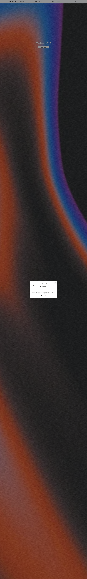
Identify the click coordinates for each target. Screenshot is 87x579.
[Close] (56, 283)
